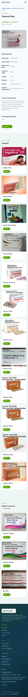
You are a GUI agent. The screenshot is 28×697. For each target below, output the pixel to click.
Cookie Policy (5, 646)
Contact (4, 635)
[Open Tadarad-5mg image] (14, 39)
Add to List (6, 171)
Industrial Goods (6, 664)
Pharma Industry (6, 659)
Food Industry (5, 661)
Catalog (4, 8)
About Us (4, 627)
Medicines (8, 8)
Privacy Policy (5, 643)
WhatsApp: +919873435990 (9, 681)
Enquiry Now (6, 126)
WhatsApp (5, 685)
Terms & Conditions (7, 648)
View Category (7, 508)
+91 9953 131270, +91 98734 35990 (11, 674)
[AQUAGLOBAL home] (7, 2)
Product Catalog (6, 633)
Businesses (4, 630)
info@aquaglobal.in (6, 672)
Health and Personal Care (18, 8)
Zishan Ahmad (15, 694)
